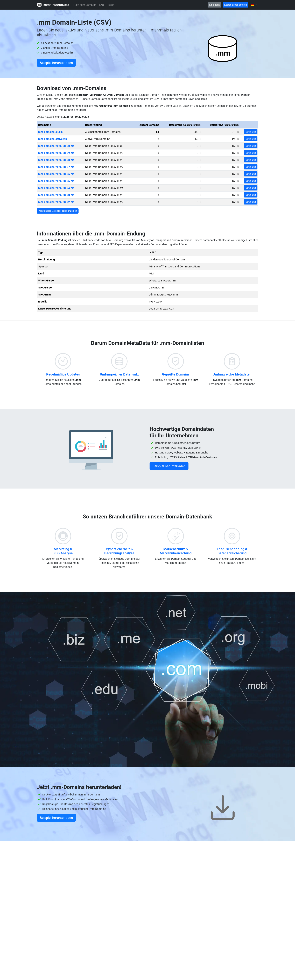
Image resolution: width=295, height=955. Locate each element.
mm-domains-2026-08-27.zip (56, 167)
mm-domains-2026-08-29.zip (56, 153)
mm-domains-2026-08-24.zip (56, 188)
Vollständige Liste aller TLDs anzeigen (57, 210)
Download (250, 131)
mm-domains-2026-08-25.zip (56, 181)
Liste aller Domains (84, 5)
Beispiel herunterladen (56, 62)
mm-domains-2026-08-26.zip (56, 174)
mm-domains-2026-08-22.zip (56, 202)
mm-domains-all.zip (50, 132)
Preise (110, 5)
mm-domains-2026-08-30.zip (56, 146)
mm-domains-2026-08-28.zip (56, 160)
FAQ (101, 5)
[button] (254, 4)
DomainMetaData (56, 4)
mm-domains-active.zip (52, 139)
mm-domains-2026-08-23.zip (56, 195)
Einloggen (214, 4)
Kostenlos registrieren (235, 4)
